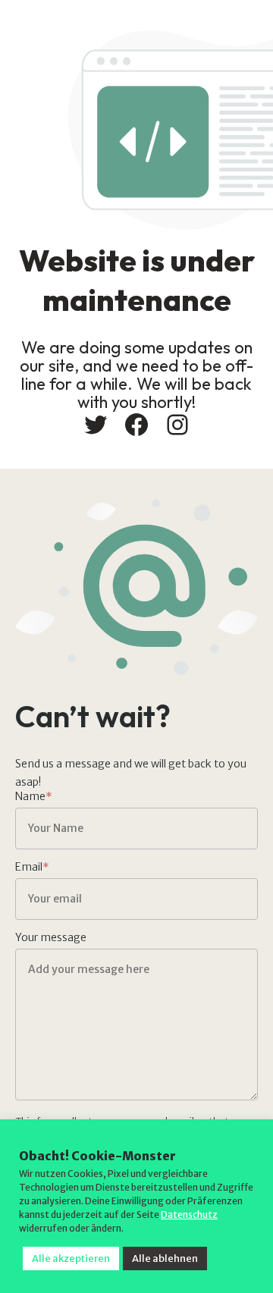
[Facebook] (136, 424)
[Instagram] (177, 424)
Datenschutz (189, 1214)
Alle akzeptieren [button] (71, 1258)
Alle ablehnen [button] (165, 1258)
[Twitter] (95, 424)
